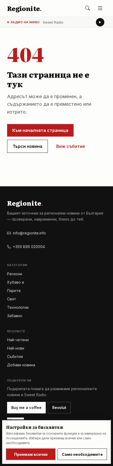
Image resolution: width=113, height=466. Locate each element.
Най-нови (15, 348)
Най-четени (18, 340)
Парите (14, 290)
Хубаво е (15, 282)
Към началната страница (40, 130)
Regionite (24, 8)
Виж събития (70, 146)
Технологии (18, 307)
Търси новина (27, 146)
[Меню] (100, 8)
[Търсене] (87, 8)
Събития (15, 356)
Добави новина (21, 365)
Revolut (59, 407)
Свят (11, 299)
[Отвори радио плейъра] (100, 22)
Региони (14, 274)
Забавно (14, 315)
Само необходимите (82, 454)
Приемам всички (31, 454)
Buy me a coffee (26, 407)
